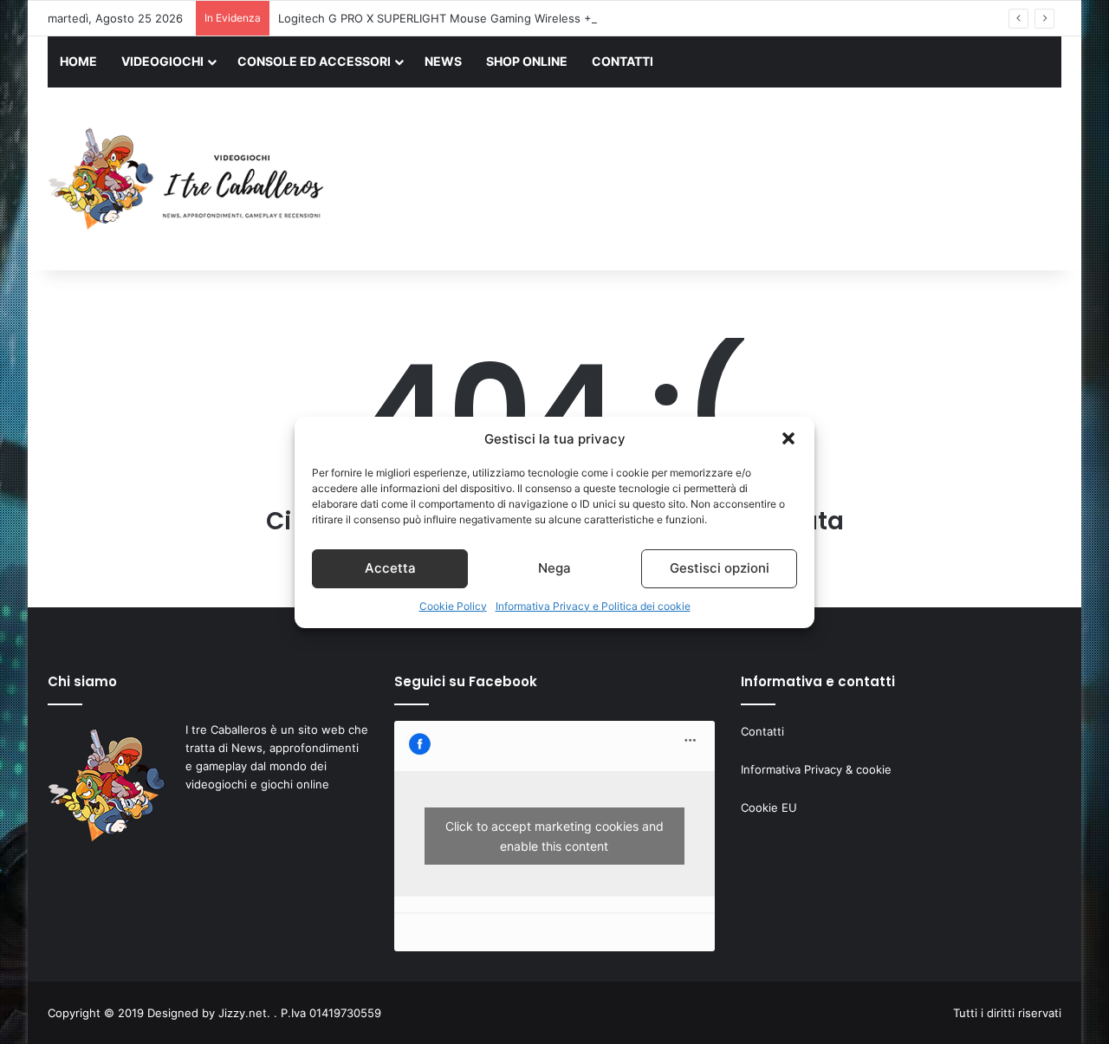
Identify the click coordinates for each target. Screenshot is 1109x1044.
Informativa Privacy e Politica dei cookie (593, 606)
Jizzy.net (242, 1013)
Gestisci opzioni (719, 568)
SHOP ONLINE (526, 61)
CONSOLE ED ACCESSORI (314, 61)
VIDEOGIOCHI (162, 61)
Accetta (390, 568)
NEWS (443, 61)
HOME (78, 61)
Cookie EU (769, 807)
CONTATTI (622, 61)
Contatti (762, 731)
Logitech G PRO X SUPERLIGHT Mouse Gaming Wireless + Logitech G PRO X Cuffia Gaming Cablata (546, 18)
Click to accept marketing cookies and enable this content (554, 836)
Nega (554, 568)
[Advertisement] (727, 181)
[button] (788, 438)
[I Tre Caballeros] (188, 179)
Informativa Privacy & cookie (816, 769)
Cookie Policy (453, 606)
